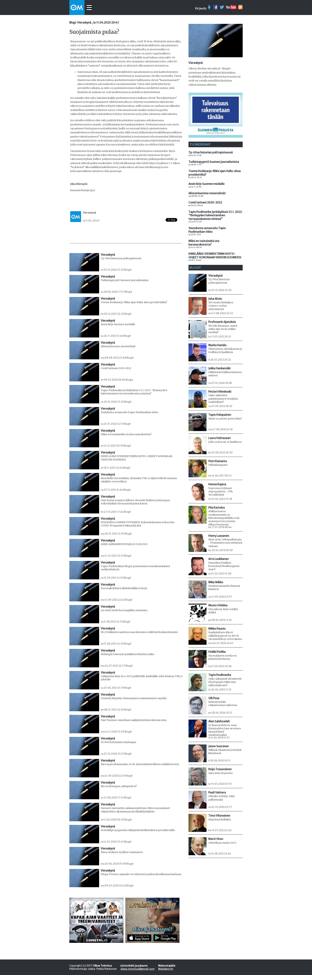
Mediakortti (165, 968)
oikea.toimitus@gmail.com (137, 968)
